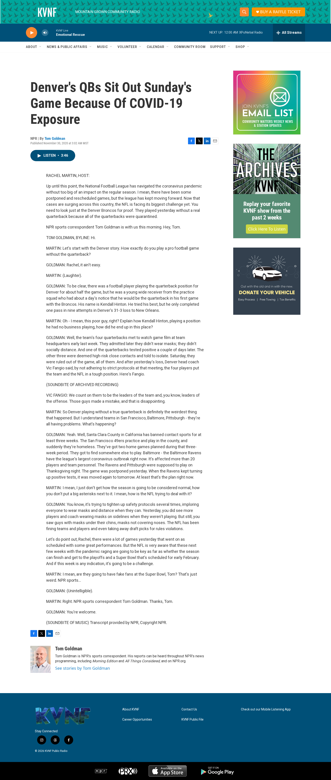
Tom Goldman (55, 138)
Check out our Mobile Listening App (266, 709)
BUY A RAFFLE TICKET (280, 11)
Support (218, 47)
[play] (31, 32)
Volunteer (127, 47)
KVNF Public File (192, 719)
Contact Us (189, 709)
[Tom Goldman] (40, 659)
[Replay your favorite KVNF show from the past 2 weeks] (266, 169)
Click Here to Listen (267, 229)
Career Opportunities (137, 719)
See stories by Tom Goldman (82, 668)
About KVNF (130, 709)
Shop (240, 47)
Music (102, 47)
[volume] (45, 33)
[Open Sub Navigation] (40, 47)
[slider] (52, 32)
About (31, 47)
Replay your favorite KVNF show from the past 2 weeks (266, 211)
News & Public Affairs (67, 47)
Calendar (155, 47)
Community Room (190, 47)
